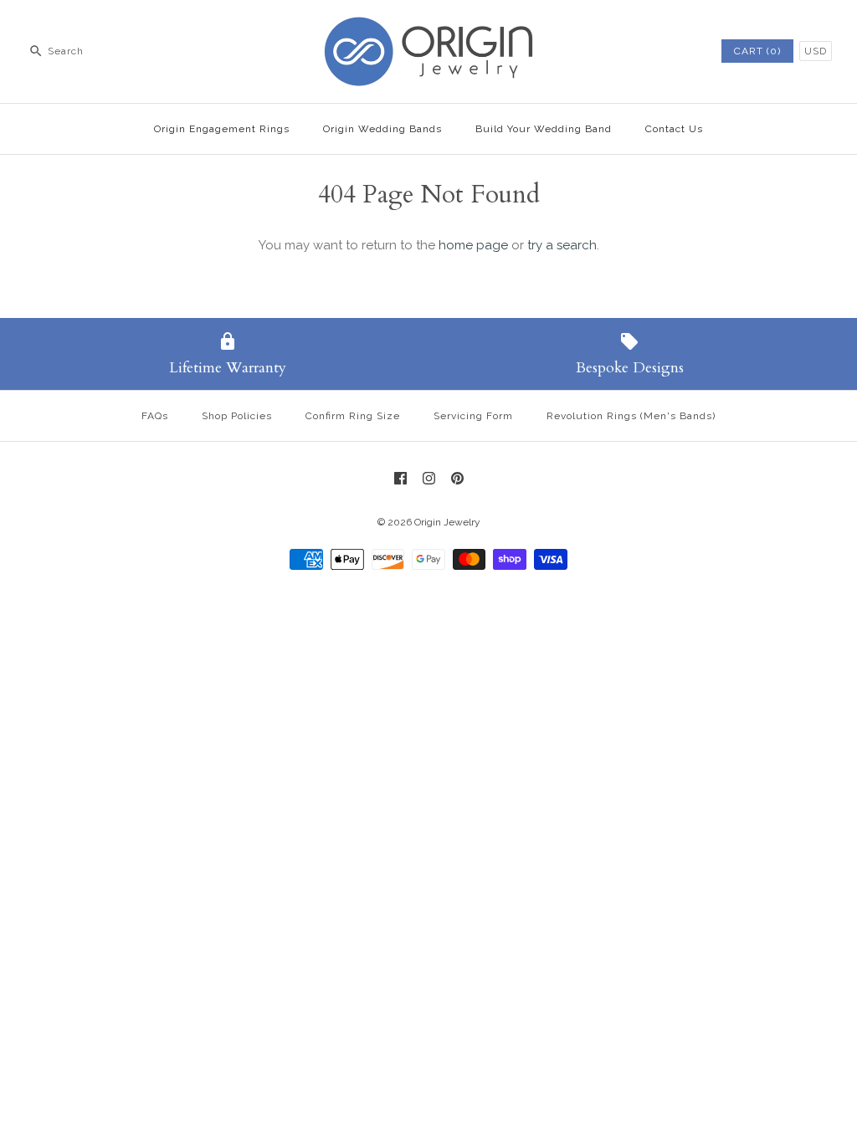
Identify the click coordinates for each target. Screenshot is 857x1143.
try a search (562, 245)
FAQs (154, 416)
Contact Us (674, 129)
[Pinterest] (457, 478)
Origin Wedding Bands (382, 129)
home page (473, 245)
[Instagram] (429, 478)
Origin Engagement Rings (222, 129)
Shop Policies (237, 416)
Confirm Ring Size (352, 416)
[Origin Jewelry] (428, 26)
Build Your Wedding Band (543, 129)
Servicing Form (473, 416)
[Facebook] (400, 478)
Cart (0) (757, 51)
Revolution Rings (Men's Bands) (631, 416)
